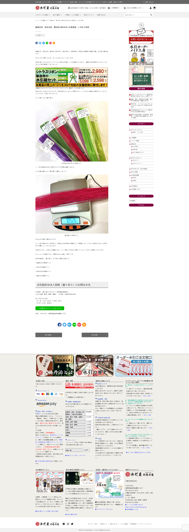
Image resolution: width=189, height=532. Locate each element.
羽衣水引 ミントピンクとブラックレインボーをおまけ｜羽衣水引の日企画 (141, 105)
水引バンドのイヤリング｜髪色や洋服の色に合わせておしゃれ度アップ (141, 95)
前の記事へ (48, 335)
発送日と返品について (103, 381)
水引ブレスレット (137, 163)
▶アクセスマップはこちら (104, 509)
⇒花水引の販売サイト (42, 267)
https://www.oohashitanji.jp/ (136, 507)
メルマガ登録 (124, 524)
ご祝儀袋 (133, 137)
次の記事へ (95, 335)
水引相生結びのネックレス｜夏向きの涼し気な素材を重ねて (141, 110)
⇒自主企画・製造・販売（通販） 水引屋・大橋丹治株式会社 (55, 294)
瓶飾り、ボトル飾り (138, 132)
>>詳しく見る (146, 396)
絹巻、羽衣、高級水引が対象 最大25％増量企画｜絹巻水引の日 (141, 100)
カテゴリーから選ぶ (41, 15)
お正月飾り (136, 146)
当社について (88, 15)
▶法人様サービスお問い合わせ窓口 (47, 511)
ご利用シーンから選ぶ (72, 15)
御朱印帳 (135, 149)
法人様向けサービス (42, 470)
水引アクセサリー (136, 158)
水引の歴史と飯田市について (75, 470)
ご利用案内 (113, 8)
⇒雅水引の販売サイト (42, 276)
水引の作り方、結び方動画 (139, 168)
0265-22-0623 (43, 298)
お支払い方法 (40, 381)
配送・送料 (69, 381)
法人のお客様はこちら (133, 8)
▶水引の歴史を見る (71, 514)
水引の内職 (134, 172)
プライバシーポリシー (146, 524)
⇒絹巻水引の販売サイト (43, 263)
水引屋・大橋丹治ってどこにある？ (107, 470)
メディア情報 (135, 141)
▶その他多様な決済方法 (43, 461)
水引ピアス (136, 160)
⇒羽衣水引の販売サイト (43, 271)
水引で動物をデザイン (138, 152)
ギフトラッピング (136, 129)
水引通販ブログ (40, 35)
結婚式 (134, 180)
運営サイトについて (132, 470)
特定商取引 (134, 524)
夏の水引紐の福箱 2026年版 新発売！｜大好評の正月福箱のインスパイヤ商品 (142, 116)
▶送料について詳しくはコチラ (75, 455)
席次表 (134, 177)
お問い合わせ (149, 2)
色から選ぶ (56, 15)
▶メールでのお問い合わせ (134, 505)
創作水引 (133, 144)
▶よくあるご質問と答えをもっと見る (138, 452)
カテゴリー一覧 (92, 524)
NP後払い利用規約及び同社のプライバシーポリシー (49, 442)
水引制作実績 (135, 175)
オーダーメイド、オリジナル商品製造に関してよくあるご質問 (139, 381)
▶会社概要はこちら (131, 509)
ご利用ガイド (103, 524)
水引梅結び (134, 186)
